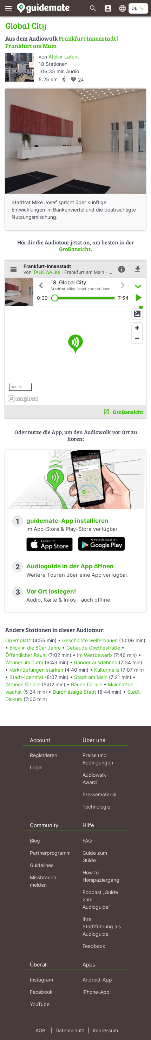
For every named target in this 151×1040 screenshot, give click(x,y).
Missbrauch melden (43, 881)
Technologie (96, 807)
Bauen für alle (86, 684)
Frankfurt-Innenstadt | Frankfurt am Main (62, 41)
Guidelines (41, 865)
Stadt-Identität (26, 677)
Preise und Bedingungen (98, 758)
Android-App (97, 980)
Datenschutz (70, 1030)
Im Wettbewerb (94, 655)
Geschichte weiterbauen (90, 640)
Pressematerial (99, 794)
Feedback (94, 946)
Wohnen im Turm (24, 662)
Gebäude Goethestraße (93, 648)
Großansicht (75, 248)
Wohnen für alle (22, 684)
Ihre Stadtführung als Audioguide (102, 926)
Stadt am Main (90, 677)
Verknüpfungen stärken (36, 670)
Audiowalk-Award (95, 778)
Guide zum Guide (95, 856)
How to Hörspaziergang (101, 876)
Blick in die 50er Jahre (35, 648)
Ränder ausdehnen (95, 662)
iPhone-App (96, 992)
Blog (35, 841)
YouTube (40, 1004)
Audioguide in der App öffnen (70, 566)
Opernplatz (18, 640)
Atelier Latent (63, 57)
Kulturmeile (106, 670)
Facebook (41, 992)
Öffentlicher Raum (26, 655)
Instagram (41, 980)
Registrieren (43, 755)
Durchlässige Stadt (74, 692)
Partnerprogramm (50, 853)
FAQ (87, 841)
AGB (40, 1030)
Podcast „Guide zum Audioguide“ (100, 899)
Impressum (105, 1030)
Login (36, 767)
